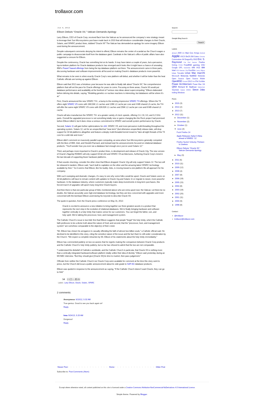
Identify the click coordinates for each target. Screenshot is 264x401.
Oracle (78, 283)
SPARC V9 (72, 104)
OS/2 (190, 81)
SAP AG (131, 264)
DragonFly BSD (191, 59)
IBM (203, 67)
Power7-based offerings (73, 68)
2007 (177, 175)
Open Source (178, 79)
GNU (203, 65)
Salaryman (201, 87)
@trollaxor (178, 216)
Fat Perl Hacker (190, 62)
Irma (66, 315)
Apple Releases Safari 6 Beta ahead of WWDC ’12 (189, 137)
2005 (177, 182)
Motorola (184, 76)
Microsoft (175, 76)
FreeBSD (188, 65)
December (182, 118)
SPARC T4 (134, 101)
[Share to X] (73, 279)
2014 (177, 107)
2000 (177, 201)
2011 (177, 160)
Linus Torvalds (178, 73)
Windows (181, 93)
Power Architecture (182, 84)
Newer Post (63, 367)
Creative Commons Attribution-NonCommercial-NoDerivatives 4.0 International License (160, 387)
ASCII (182, 57)
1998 (177, 205)
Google (175, 68)
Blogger (143, 394)
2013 (177, 111)
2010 (177, 163)
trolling (174, 93)
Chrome (202, 56)
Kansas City (184, 70)
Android (202, 53)
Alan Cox (189, 53)
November (182, 121)
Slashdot (175, 90)
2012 (177, 114)
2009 (177, 167)
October (181, 125)
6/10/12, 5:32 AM (83, 299)
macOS (201, 73)
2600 (180, 53)
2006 (177, 178)
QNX (174, 87)
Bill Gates (195, 57)
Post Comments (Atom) (79, 372)
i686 (193, 68)
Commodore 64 (178, 59)
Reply (66, 307)
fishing (174, 65)
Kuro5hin (192, 70)
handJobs (187, 68)
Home (111, 367)
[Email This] (68, 279)
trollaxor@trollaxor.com (184, 219)
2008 (177, 171)
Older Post (160, 367)
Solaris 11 (69, 126)
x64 (105, 126)
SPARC (91, 283)
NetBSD (193, 76)
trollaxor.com (69, 11)
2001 (177, 197)
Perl (193, 81)
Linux (187, 73)
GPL (180, 68)
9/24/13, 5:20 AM (75, 315)
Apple (176, 56)
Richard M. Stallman (187, 87)
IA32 (198, 68)
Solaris (84, 283)
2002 (177, 193)
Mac (194, 73)
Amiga (196, 53)
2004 (177, 186)
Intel (174, 70)
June (179, 129)
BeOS (188, 57)
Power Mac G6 (199, 84)
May (179, 155)
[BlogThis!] (71, 279)
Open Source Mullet (195, 79)
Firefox (202, 62)
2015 (177, 103)
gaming (196, 65)
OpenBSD (177, 81)
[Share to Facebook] (76, 279)
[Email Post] (63, 279)
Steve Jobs (199, 89)
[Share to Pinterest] (78, 279)
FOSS (180, 65)
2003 (177, 190)
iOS (177, 70)
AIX (183, 53)
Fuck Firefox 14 (183, 132)
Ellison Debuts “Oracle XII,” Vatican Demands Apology (189, 149)
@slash (174, 53)
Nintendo (201, 76)
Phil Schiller (200, 81)
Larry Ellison (69, 283)
